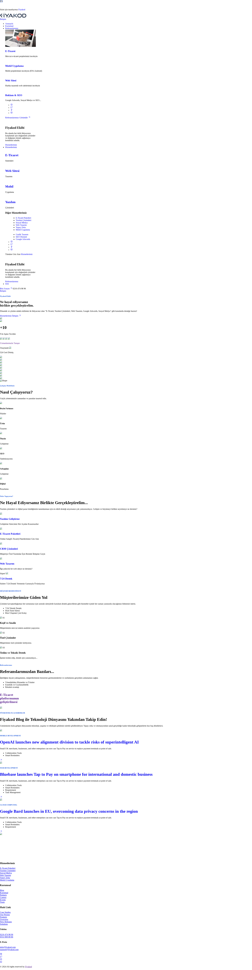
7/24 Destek (6, 578)
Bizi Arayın (5, 288)
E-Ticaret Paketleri (23, 218)
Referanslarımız (11, 28)
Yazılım (10, 202)
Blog (2, 890)
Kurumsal (9, 26)
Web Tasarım (21, 225)
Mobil (9, 186)
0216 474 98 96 (6, 934)
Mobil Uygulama (14, 65)
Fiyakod (21, 9)
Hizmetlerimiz (11, 145)
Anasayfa (9, 24)
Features (3, 917)
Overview (4, 919)
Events (3, 900)
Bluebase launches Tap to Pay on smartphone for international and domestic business (76, 774)
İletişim (3, 19)
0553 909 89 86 (6, 937)
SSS (7, 284)
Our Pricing (5, 915)
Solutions (4, 924)
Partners (3, 895)
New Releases (6, 922)
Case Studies (5, 912)
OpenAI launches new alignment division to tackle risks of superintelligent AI (69, 742)
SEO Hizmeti (21, 237)
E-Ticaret (10, 51)
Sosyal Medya (22, 223)
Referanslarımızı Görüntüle (16, 117)
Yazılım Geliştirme (10, 519)
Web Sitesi (10, 80)
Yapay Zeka (21, 227)
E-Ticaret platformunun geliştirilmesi (9, 698)
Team (2, 902)
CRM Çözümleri (9, 548)
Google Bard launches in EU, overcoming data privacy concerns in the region (69, 811)
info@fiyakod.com (8, 947)
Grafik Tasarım (22, 234)
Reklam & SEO (13, 95)
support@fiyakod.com (9, 949)
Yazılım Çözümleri (23, 220)
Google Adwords (23, 239)
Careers (3, 897)
